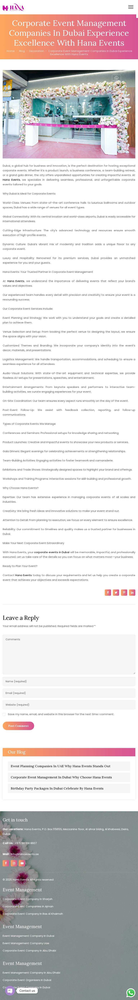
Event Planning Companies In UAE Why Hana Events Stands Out (60, 766)
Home (10, 51)
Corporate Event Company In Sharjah (27, 899)
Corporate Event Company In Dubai (26, 987)
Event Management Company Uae (26, 943)
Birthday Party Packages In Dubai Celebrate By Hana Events (57, 788)
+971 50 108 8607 (26, 843)
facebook (6, 863)
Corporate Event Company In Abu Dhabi (29, 950)
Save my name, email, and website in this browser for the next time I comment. (61, 714)
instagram (14, 863)
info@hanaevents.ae (24, 854)
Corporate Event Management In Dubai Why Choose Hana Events (61, 777)
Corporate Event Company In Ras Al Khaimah (33, 914)
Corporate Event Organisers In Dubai (27, 980)
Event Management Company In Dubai (28, 936)
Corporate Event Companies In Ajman (28, 906)
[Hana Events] (13, 7)
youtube (22, 863)
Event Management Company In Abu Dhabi (31, 972)
